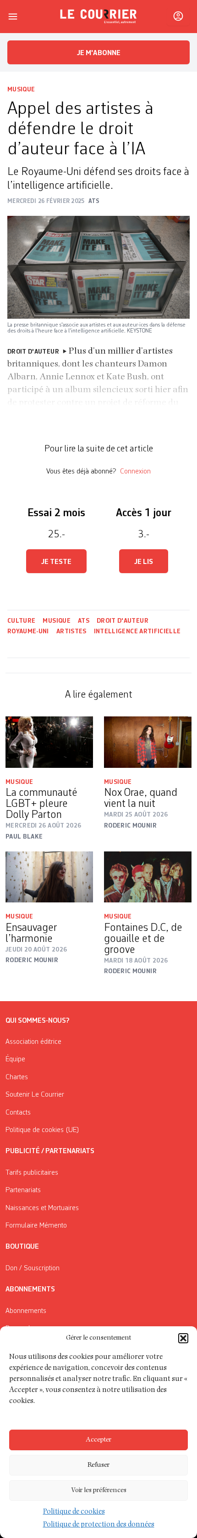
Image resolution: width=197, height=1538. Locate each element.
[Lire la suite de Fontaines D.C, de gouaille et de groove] (148, 876)
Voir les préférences (98, 1490)
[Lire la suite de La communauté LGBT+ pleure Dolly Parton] (49, 741)
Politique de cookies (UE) (42, 1130)
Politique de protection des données (98, 1525)
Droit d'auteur (122, 621)
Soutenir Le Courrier (34, 1095)
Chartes (16, 1077)
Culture (21, 621)
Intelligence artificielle (137, 631)
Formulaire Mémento (36, 1225)
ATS (83, 621)
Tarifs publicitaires (31, 1173)
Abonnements (25, 1311)
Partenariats (23, 1190)
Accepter (98, 1440)
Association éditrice (33, 1042)
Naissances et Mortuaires (42, 1208)
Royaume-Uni (28, 631)
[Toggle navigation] (12, 16)
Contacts (18, 1112)
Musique (21, 89)
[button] (183, 1338)
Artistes (71, 631)
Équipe (15, 1059)
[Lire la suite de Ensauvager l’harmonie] (49, 876)
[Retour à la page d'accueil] (98, 16)
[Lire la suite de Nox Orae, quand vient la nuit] (148, 741)
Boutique (22, 1247)
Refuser (98, 1465)
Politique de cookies (74, 1512)
